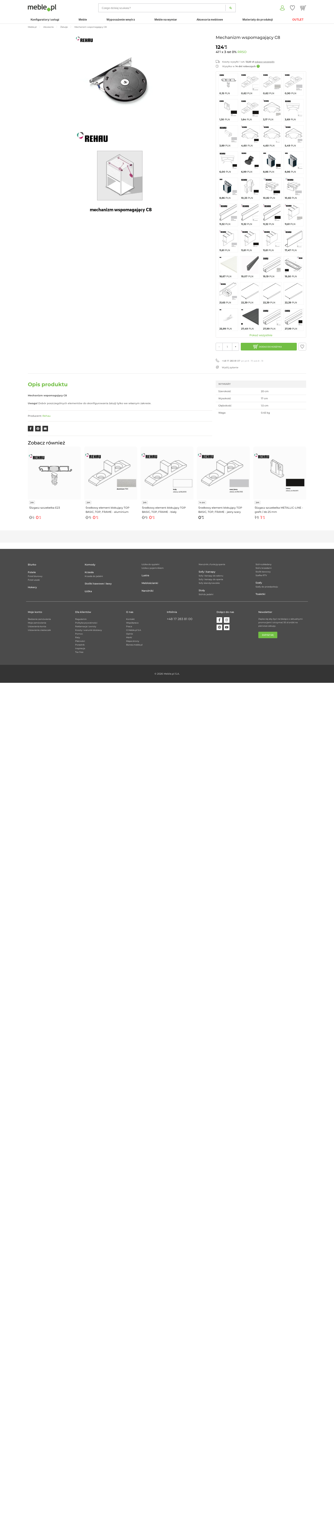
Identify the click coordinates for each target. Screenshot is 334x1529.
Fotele (32, 572)
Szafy (259, 582)
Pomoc (79, 633)
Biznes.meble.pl (134, 644)
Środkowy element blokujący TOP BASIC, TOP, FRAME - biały (164, 510)
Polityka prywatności (86, 622)
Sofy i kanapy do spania (211, 579)
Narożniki (147, 590)
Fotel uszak (34, 580)
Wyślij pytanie (230, 367)
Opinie (129, 633)
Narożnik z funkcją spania (212, 564)
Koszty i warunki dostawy (88, 630)
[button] (302, 346)
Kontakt (130, 619)
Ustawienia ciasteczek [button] (39, 630)
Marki (129, 637)
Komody (90, 564)
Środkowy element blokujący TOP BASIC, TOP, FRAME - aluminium (107, 510)
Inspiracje (80, 648)
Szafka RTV (261, 575)
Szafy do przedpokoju (267, 586)
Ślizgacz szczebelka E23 (44, 507)
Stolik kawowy (263, 571)
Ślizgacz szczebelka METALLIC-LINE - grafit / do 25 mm (279, 510)
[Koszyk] (303, 7)
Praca (129, 626)
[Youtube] (226, 627)
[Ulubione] (292, 7)
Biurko (32, 564)
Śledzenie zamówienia (39, 619)
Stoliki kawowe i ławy (98, 583)
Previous (26, 487)
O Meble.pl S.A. (133, 630)
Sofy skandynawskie (209, 583)
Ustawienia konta (37, 626)
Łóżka (88, 591)
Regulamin (81, 619)
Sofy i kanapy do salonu (211, 575)
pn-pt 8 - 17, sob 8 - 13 (242, 360)
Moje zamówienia (37, 622)
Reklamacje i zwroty (85, 626)
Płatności (80, 641)
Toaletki (260, 594)
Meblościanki (150, 583)
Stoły (202, 590)
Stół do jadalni (206, 594)
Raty (77, 637)
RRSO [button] (241, 52)
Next (307, 487)
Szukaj (231, 8)
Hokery (32, 587)
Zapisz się (268, 635)
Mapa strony (132, 641)
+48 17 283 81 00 (179, 619)
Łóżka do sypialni (150, 564)
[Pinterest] (219, 627)
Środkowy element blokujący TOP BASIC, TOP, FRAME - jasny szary (220, 510)
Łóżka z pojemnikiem (153, 568)
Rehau (46, 415)
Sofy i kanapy (207, 571)
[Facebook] (219, 620)
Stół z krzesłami (264, 568)
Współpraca (132, 622)
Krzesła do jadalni (94, 576)
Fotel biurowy (35, 576)
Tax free (79, 652)
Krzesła (89, 572)
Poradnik (80, 644)
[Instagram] (226, 620)
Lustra (145, 575)
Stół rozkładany (264, 564)
